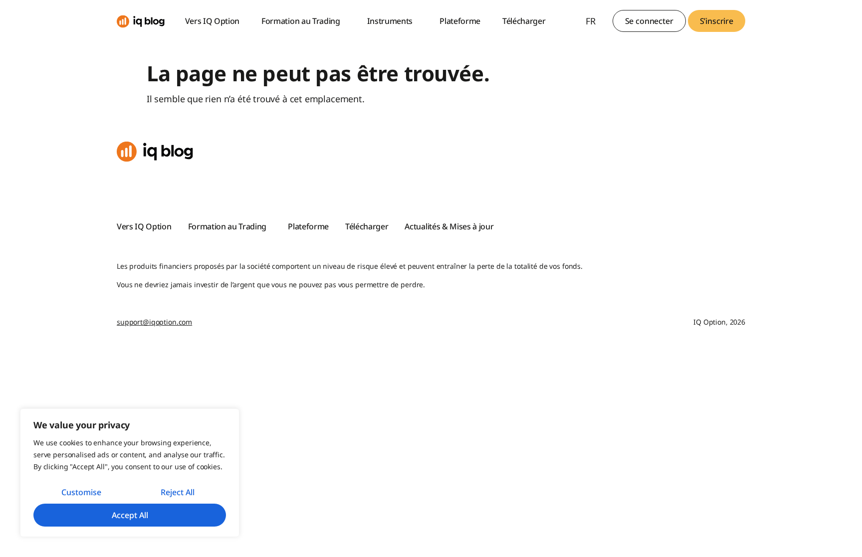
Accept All (130, 515)
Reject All (178, 492)
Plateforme (459, 20)
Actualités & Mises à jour (449, 226)
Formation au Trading (300, 20)
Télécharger (523, 20)
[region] (129, 472)
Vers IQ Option (212, 20)
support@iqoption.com (154, 322)
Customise (81, 492)
